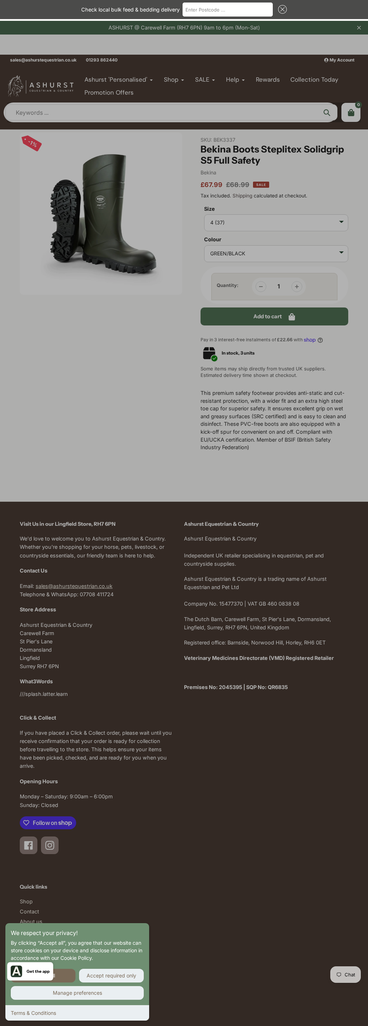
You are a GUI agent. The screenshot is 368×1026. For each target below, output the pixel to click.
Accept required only (111, 975)
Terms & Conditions (33, 1013)
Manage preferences (77, 993)
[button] (280, 9)
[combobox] (228, 9)
